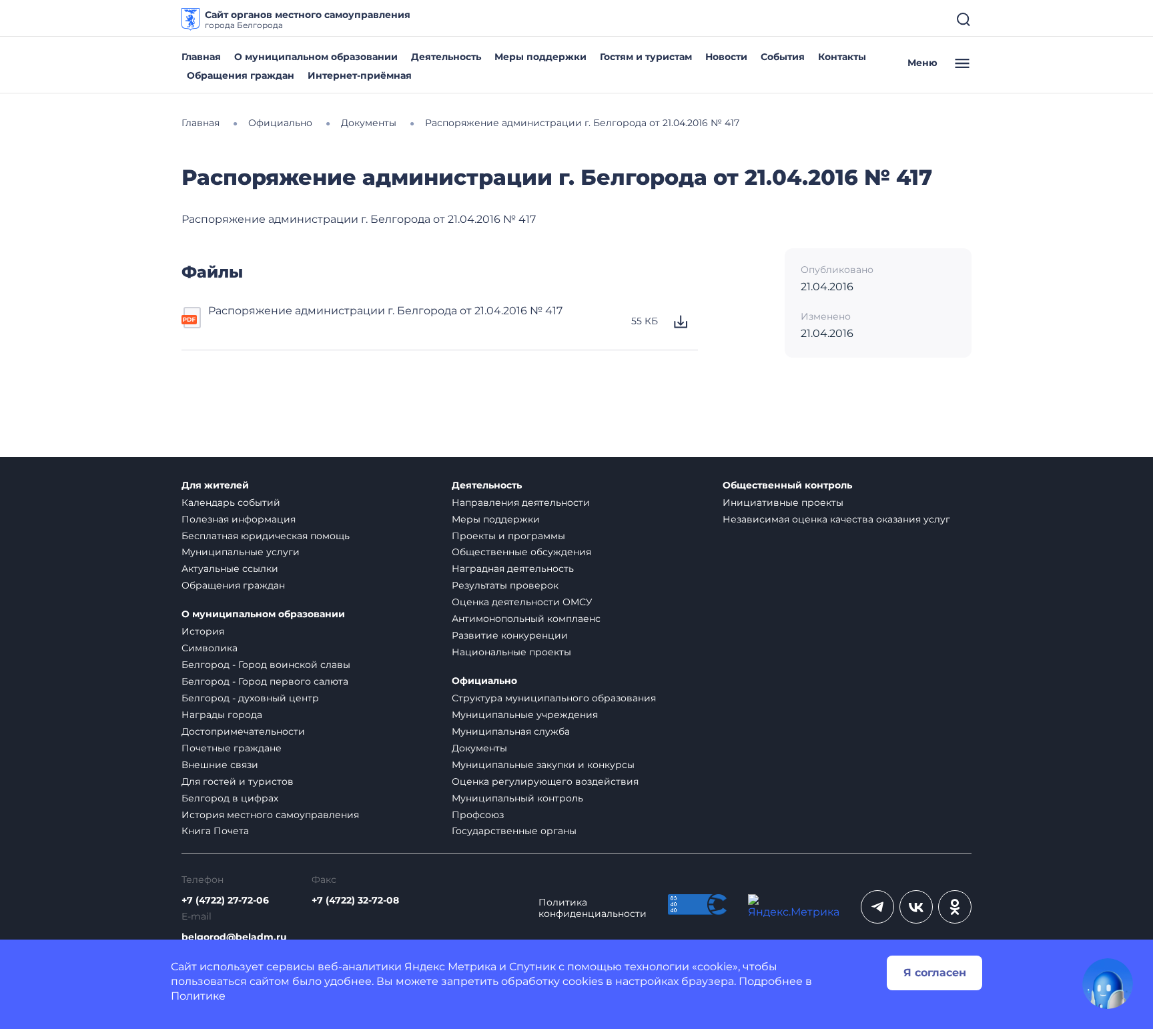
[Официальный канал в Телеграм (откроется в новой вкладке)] (877, 907)
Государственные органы (514, 831)
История (202, 631)
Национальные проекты (511, 652)
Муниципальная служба (511, 731)
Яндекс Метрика (450, 966)
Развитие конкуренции (510, 635)
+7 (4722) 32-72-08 (355, 900)
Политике (198, 996)
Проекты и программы (508, 536)
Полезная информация (238, 519)
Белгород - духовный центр (250, 698)
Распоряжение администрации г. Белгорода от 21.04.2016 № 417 (385, 310)
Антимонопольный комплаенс (526, 619)
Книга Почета (215, 831)
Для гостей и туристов (237, 781)
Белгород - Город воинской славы (265, 665)
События (783, 57)
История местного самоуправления (270, 815)
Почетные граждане (231, 748)
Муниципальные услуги (240, 552)
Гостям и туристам (646, 57)
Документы (479, 748)
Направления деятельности (521, 502)
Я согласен (934, 972)
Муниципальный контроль (517, 798)
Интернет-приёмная (360, 75)
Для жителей (215, 485)
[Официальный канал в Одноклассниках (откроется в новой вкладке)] (955, 907)
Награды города (221, 715)
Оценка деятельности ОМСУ (522, 602)
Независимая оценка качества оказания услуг (836, 519)
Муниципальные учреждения (525, 715)
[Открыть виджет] (1107, 983)
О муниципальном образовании (316, 57)
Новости (726, 57)
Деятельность (446, 57)
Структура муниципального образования (554, 698)
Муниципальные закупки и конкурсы (543, 765)
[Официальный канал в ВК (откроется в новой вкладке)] (916, 907)
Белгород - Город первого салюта (264, 681)
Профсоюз (478, 815)
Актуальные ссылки (229, 569)
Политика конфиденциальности (592, 908)
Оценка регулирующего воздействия (545, 781)
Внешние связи (219, 765)
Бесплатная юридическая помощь (265, 536)
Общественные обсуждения (521, 552)
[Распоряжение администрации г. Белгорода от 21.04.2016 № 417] (192, 321)
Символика (209, 648)
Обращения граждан (240, 75)
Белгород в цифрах (229, 798)
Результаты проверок (505, 585)
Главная (201, 57)
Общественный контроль (787, 485)
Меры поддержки (540, 57)
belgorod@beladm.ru (234, 937)
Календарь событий (230, 502)
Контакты (842, 57)
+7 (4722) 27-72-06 (225, 900)
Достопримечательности (243, 731)
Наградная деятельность (513, 569)
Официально (484, 681)
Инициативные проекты (783, 502)
